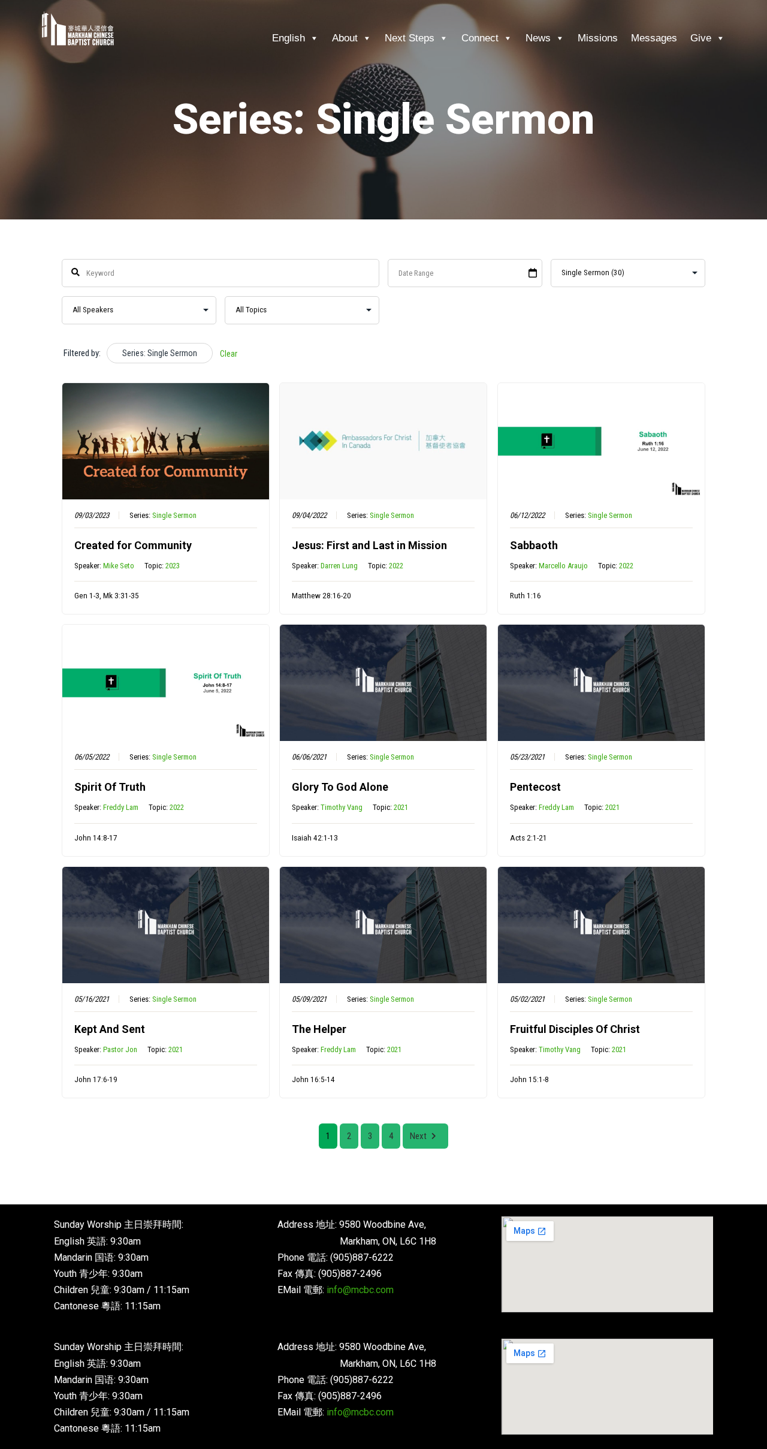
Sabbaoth (534, 545)
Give (700, 38)
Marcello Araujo (563, 565)
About (345, 38)
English (288, 38)
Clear (228, 354)
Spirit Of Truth (110, 787)
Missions (598, 38)
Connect (480, 38)
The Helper (319, 1029)
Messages (654, 38)
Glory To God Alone (340, 787)
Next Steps (409, 38)
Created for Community (133, 545)
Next (418, 1136)
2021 (401, 807)
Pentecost (535, 787)
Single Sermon (174, 515)
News (538, 38)
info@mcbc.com (360, 1290)
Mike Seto (118, 565)
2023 (172, 566)
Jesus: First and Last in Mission (369, 545)
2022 (396, 566)
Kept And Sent (109, 1029)
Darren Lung (339, 565)
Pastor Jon (120, 1049)
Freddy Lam (120, 807)
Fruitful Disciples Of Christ (575, 1029)
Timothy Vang (342, 807)
